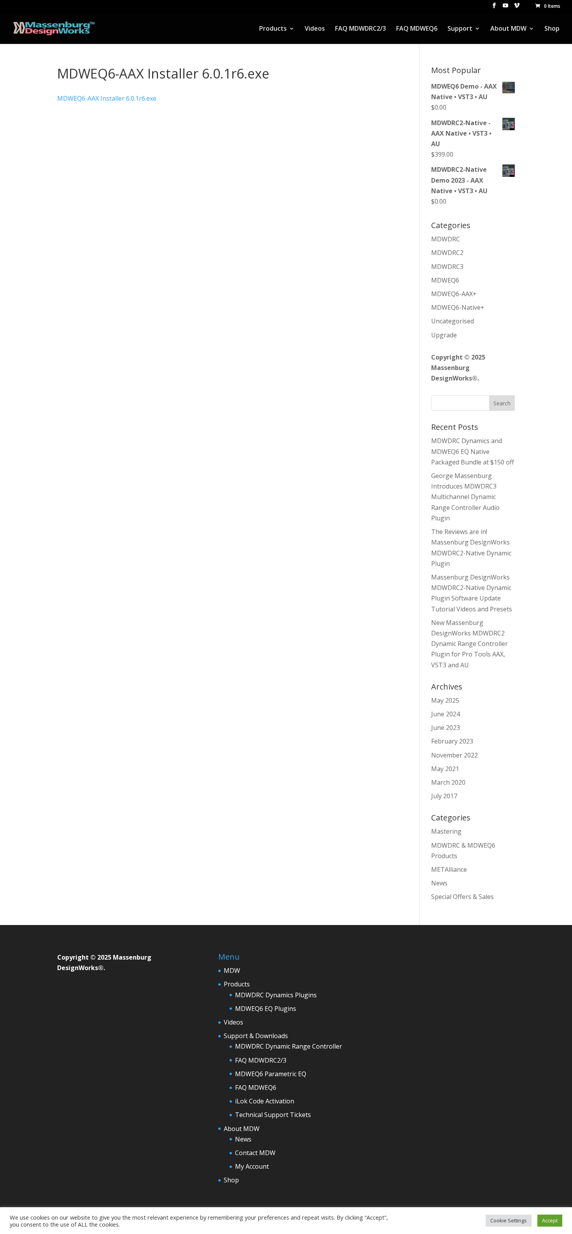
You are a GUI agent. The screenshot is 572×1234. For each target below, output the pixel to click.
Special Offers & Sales (462, 896)
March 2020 (448, 782)
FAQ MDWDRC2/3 (360, 29)
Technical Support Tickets (273, 1114)
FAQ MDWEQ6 (416, 29)
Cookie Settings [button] (508, 1220)
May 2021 (445, 768)
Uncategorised (452, 321)
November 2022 (454, 755)
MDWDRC (445, 239)
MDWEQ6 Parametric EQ (270, 1074)
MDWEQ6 (445, 280)
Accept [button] (550, 1220)
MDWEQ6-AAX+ (454, 294)
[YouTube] (505, 8)
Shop (552, 29)
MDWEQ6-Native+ (457, 307)
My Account (252, 1166)
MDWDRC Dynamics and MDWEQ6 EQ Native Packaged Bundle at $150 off (472, 451)
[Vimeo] (516, 8)
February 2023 (452, 741)
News (439, 883)
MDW (232, 970)
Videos (315, 29)
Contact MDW (255, 1152)
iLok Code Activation (264, 1101)
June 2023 (445, 727)
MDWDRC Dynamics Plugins (276, 995)
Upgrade (444, 335)
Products (273, 29)
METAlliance (449, 869)
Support (459, 29)
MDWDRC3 (447, 266)
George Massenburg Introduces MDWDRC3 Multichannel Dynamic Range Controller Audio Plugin (465, 496)
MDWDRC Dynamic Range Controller (288, 1046)
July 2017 (444, 796)
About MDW (508, 29)
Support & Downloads (256, 1036)
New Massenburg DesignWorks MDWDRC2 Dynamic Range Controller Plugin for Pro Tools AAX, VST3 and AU (469, 643)
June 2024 (445, 714)
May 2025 (445, 700)
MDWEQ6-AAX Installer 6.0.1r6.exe (106, 98)
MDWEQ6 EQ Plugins (265, 1008)
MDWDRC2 (447, 252)
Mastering (446, 831)
